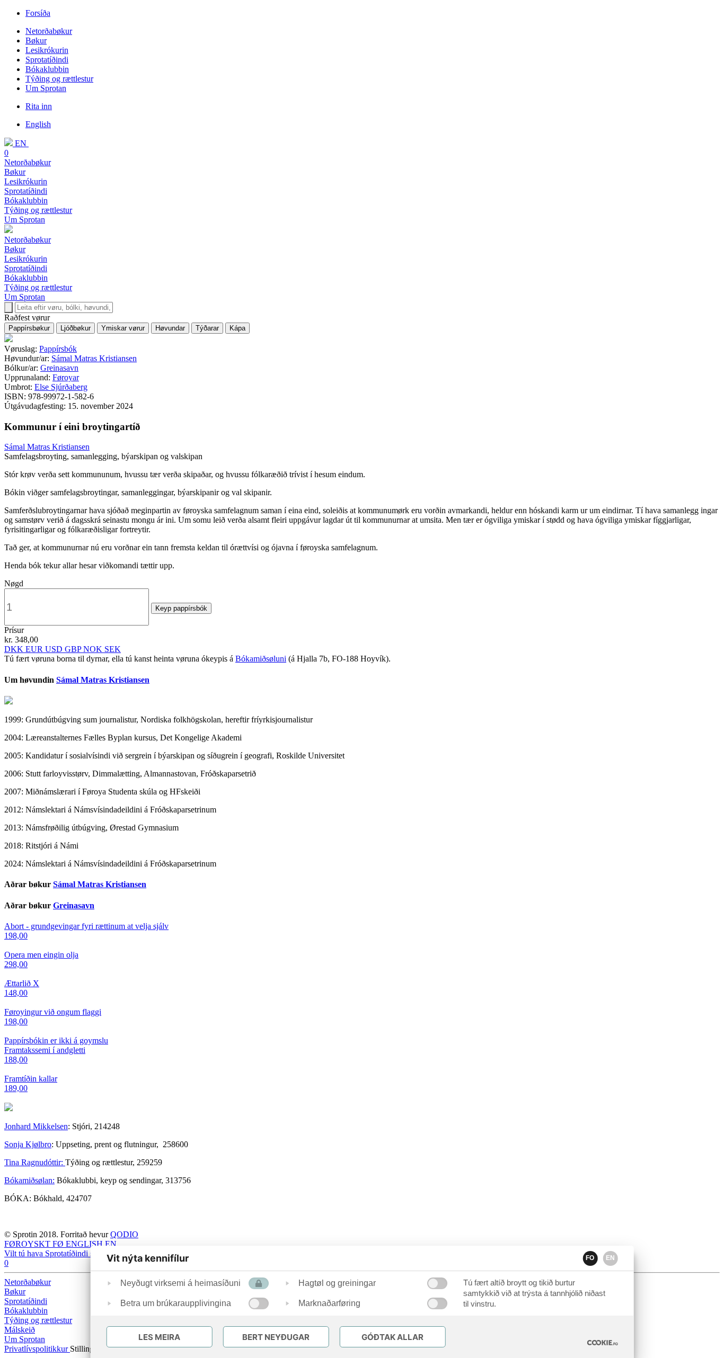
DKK (14, 649)
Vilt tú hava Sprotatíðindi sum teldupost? (72, 1253)
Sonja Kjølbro (27, 1144)
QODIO (124, 1234)
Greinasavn (59, 367)
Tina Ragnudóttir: (34, 1162)
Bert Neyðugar (276, 1337)
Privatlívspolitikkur (37, 1348)
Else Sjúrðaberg (60, 386)
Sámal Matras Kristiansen (94, 358)
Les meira (159, 1337)
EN (610, 1258)
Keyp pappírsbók (181, 608)
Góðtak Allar (392, 1337)
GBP (74, 649)
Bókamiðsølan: (29, 1180)
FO (590, 1258)
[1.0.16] (602, 1342)
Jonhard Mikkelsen (36, 1126)
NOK (93, 649)
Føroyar (65, 377)
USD (55, 649)
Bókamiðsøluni (260, 658)
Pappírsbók (58, 348)
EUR (35, 649)
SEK (112, 649)
